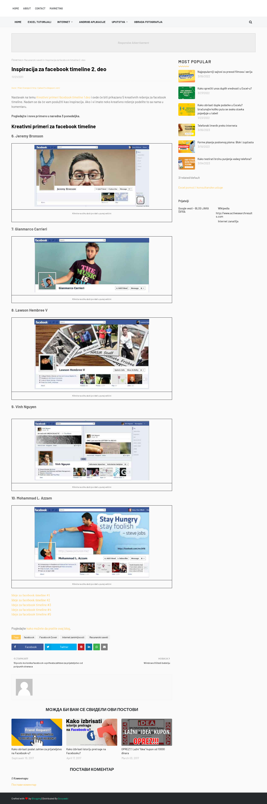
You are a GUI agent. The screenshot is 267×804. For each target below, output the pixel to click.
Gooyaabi (63, 798)
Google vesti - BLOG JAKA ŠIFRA (193, 210)
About (27, 8)
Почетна (16, 59)
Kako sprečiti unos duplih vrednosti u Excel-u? (225, 88)
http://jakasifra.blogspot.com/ (46, 88)
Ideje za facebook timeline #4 (31, 609)
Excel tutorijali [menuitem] (39, 22)
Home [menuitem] (18, 22)
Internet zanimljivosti (73, 637)
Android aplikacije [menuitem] (92, 22)
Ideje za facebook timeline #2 (30, 600)
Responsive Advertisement (133, 42)
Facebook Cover (48, 637)
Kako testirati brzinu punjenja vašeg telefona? (225, 159)
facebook (29, 637)
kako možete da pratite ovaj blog (48, 628)
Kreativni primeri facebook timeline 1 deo (63, 97)
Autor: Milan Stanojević (21, 88)
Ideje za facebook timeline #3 (31, 605)
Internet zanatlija (228, 221)
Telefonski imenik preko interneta (217, 125)
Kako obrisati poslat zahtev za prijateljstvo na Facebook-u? (36, 751)
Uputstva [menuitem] (118, 22)
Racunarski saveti (33, 59)
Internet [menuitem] (63, 22)
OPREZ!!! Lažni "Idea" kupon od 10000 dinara (143, 751)
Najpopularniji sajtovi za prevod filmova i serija (225, 71)
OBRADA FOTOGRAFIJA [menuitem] (148, 22)
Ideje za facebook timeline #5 (31, 614)
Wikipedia (223, 208)
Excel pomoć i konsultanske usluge (200, 187)
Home (16, 8)
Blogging (36, 798)
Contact (40, 8)
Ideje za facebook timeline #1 (30, 595)
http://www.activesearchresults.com (234, 214)
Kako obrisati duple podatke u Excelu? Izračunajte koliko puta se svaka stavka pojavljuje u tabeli (221, 109)
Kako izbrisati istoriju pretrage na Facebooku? (86, 751)
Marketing (56, 8)
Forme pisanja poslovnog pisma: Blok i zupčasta (226, 142)
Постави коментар (23, 784)
